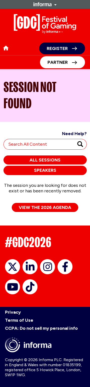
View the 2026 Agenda (45, 207)
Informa (45, 4)
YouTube (12, 286)
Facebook (65, 266)
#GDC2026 (28, 242)
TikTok (30, 286)
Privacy (13, 312)
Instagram (47, 266)
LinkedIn (30, 266)
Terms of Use (19, 320)
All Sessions (45, 160)
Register (57, 48)
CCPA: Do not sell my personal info (41, 328)
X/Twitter (12, 266)
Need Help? (74, 133)
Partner (58, 62)
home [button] (5, 48)
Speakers (45, 170)
